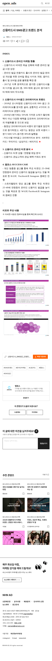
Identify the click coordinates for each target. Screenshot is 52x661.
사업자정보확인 (27, 614)
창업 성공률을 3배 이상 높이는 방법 (14, 488)
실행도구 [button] (45, 10)
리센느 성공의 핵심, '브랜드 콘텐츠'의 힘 (37, 521)
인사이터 (37, 10)
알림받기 (26, 398)
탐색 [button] (7, 10)
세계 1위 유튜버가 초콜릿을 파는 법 (37, 488)
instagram (6, 638)
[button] (46, 474)
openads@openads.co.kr (16, 626)
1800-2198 (17, 623)
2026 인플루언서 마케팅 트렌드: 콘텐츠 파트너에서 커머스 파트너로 (12, 521)
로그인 (47, 3)
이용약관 (5, 634)
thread (14, 638)
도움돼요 (17, 412)
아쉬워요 (35, 412)
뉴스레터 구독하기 (10, 580)
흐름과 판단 (27, 10)
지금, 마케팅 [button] (15, 10)
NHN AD (7, 595)
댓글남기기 (43, 443)
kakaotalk (22, 638)
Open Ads (9, 3)
